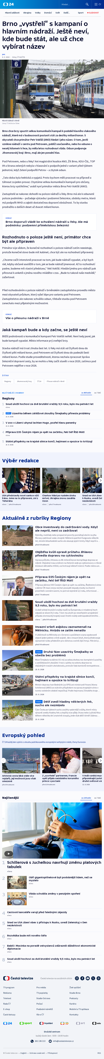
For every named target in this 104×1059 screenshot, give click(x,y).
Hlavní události (12, 12)
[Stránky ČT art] (80, 1023)
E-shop (6, 1009)
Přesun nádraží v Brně (55, 381)
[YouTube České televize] (88, 978)
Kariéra (72, 1003)
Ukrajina (27, 12)
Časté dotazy (9, 1014)
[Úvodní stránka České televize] (18, 978)
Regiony (7, 381)
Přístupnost (52, 1053)
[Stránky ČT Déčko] (64, 1023)
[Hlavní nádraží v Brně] (52, 89)
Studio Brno (74, 992)
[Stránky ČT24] (7, 1023)
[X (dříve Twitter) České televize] (93, 978)
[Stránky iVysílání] (46, 1023)
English (23, 1053)
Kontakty (73, 1014)
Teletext (7, 998)
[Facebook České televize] (82, 978)
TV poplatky (42, 992)
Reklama (7, 992)
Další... (67, 12)
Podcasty (73, 998)
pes (3, 54)
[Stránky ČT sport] (26, 1023)
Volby (37, 12)
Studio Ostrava (43, 998)
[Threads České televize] (98, 978)
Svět (58, 12)
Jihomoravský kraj (24, 381)
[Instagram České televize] (77, 978)
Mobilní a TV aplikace (79, 1009)
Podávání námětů (44, 1009)
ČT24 (39, 381)
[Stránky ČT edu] (96, 1023)
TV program (8, 987)
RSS (99, 1053)
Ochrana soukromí (37, 1053)
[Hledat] (87, 4)
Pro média (41, 987)
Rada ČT (7, 1003)
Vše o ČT (40, 1014)
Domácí (48, 12)
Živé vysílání (75, 987)
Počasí (39, 1003)
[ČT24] (8, 4)
